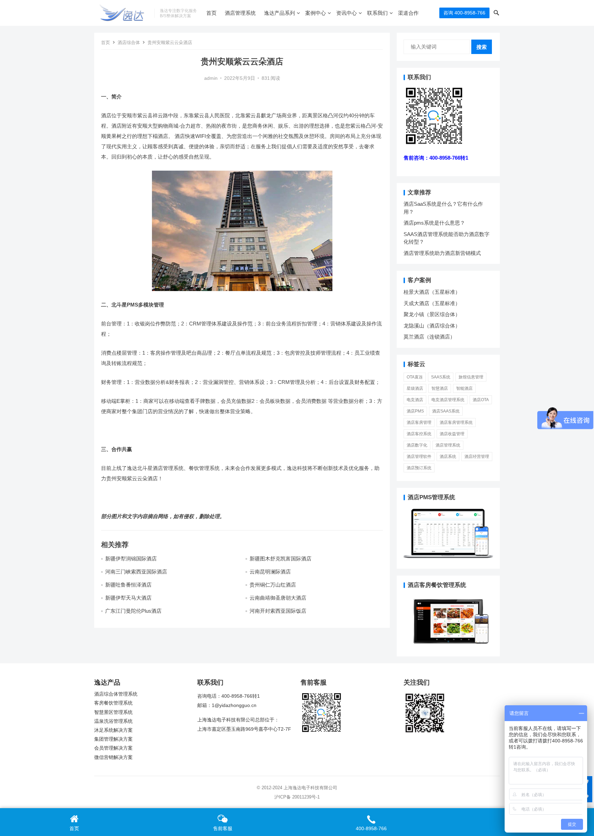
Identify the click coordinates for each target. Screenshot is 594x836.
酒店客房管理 (419, 422)
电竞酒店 (415, 399)
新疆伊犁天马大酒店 (128, 598)
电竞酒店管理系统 (447, 399)
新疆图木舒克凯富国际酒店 (280, 558)
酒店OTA (481, 399)
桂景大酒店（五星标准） (432, 292)
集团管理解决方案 (113, 739)
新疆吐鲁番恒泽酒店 (128, 585)
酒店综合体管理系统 (116, 694)
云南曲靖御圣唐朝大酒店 (278, 598)
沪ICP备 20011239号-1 (297, 797)
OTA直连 (415, 377)
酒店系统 (448, 456)
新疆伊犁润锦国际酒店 (131, 558)
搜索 (481, 47)
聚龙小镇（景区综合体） (432, 314)
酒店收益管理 (452, 433)
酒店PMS (415, 411)
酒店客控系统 (419, 433)
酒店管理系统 (240, 13)
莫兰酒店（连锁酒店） (429, 337)
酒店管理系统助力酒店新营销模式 (442, 253)
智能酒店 (464, 388)
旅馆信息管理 (471, 377)
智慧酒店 (439, 388)
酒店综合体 (129, 42)
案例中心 (315, 13)
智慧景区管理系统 (113, 712)
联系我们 (377, 13)
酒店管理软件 (419, 456)
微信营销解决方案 (113, 757)
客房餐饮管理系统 (113, 703)
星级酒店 (415, 388)
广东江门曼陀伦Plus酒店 (133, 611)
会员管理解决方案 (113, 748)
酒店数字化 (417, 445)
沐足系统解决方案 (113, 730)
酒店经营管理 (476, 456)
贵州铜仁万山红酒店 (273, 585)
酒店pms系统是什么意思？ (434, 223)
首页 (211, 13)
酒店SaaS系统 (446, 411)
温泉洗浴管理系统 (113, 721)
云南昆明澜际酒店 (270, 572)
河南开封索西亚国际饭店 (278, 611)
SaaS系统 (440, 377)
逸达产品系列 (279, 13)
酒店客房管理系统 (456, 422)
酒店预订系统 (419, 467)
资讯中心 (346, 13)
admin (211, 78)
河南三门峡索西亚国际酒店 (136, 572)
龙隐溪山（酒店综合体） (432, 326)
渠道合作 (408, 13)
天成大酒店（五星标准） (432, 303)
